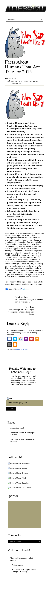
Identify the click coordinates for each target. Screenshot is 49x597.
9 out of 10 (18, 81)
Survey (18, 83)
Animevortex (17, 565)
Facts (30, 81)
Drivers (25, 81)
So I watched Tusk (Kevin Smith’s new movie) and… (29, 301)
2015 (12, 81)
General (13, 78)
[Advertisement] (24, 514)
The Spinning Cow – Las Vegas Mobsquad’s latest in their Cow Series (20, 312)
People (13, 83)
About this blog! (17, 428)
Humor (35, 81)
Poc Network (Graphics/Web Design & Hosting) (24, 570)
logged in (22, 330)
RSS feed (15, 384)
